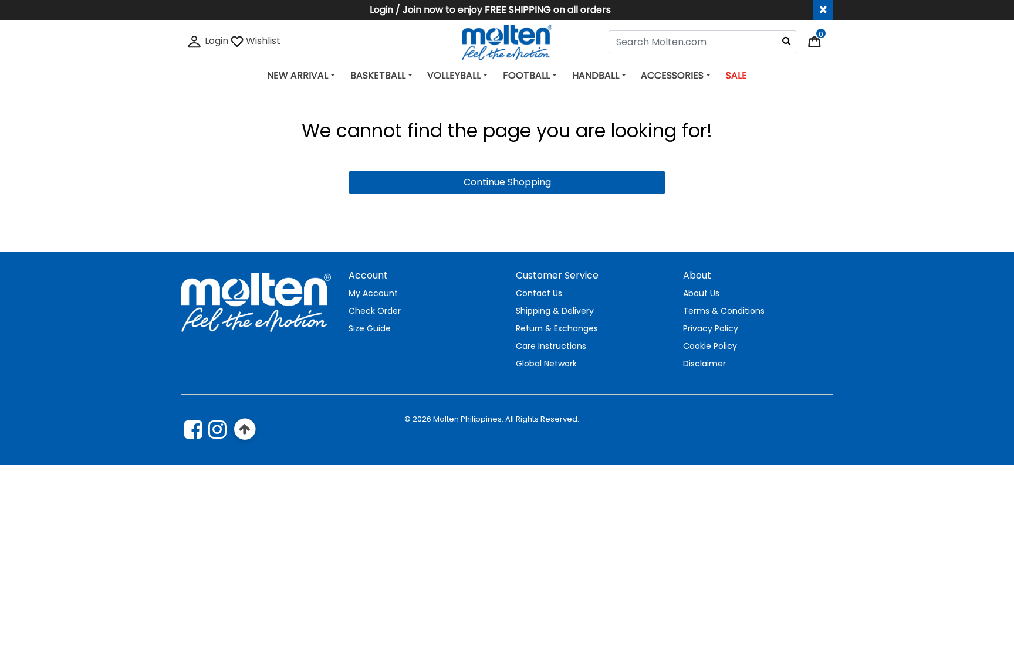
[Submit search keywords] (786, 40)
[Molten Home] (507, 42)
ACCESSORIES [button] (672, 75)
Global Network (546, 363)
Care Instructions (551, 346)
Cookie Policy (710, 346)
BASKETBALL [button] (377, 75)
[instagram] (217, 429)
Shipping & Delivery (555, 311)
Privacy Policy (710, 328)
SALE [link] (736, 75)
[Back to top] (245, 429)
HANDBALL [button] (595, 75)
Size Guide (370, 328)
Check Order (375, 311)
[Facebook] (193, 429)
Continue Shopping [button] (507, 182)
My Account (373, 293)
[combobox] (702, 41)
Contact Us (539, 293)
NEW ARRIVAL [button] (297, 75)
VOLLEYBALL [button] (454, 75)
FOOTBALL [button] (526, 75)
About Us (701, 293)
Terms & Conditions (724, 311)
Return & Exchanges (557, 328)
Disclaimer (704, 363)
